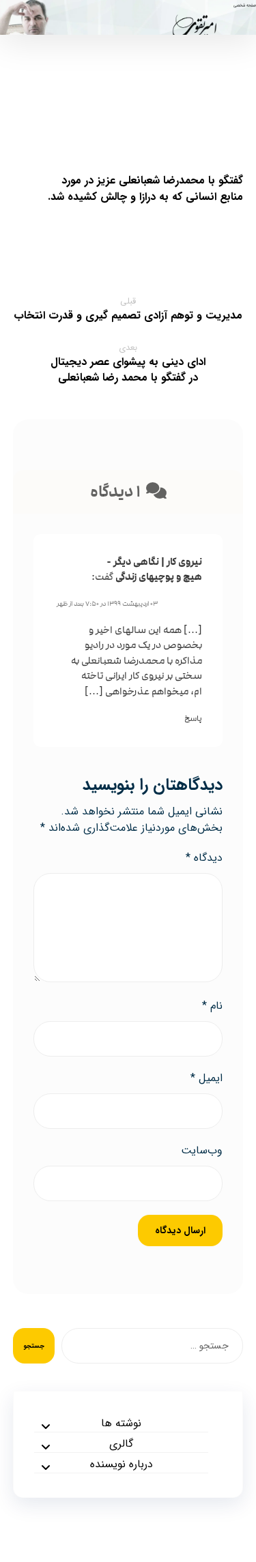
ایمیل (206, 1078)
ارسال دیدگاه (180, 1230)
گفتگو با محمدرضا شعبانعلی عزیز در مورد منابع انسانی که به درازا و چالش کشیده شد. (145, 188)
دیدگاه (204, 858)
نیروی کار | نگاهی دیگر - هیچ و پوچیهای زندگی (154, 570)
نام (212, 1006)
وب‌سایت (202, 1151)
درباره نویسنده (121, 1464)
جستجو (33, 1346)
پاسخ (193, 718)
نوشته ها (121, 1423)
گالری (121, 1444)
